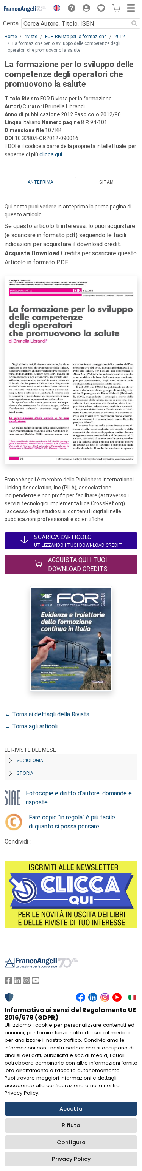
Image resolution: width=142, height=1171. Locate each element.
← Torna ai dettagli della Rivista (47, 714)
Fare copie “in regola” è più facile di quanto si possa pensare (72, 822)
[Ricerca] (134, 23)
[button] (55, 9)
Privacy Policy (71, 1159)
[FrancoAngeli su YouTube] (35, 982)
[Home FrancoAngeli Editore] (25, 9)
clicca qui (50, 154)
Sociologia (30, 760)
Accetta (71, 1108)
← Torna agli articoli (31, 726)
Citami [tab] (107, 182)
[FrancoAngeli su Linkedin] (17, 982)
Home (11, 36)
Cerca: (11, 23)
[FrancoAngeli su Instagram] (26, 982)
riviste (31, 36)
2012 (119, 36)
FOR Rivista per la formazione (75, 36)
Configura (71, 1142)
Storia (25, 773)
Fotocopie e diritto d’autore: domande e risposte (79, 798)
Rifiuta (71, 1125)
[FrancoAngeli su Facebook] (8, 982)
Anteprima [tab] (40, 182)
